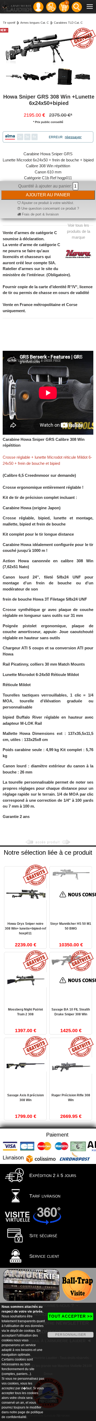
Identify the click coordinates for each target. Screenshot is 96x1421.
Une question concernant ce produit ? (49, 208)
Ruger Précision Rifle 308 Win (70, 1097)
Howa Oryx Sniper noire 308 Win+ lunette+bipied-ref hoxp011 (25, 928)
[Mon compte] (38, 6)
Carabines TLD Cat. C (68, 22)
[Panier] (64, 6)
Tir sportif (9, 22)
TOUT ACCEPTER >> (71, 1316)
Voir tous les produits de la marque (78, 231)
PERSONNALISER (70, 1335)
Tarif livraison (44, 1196)
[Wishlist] (51, 6)
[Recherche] (76, 6)
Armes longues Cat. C (34, 22)
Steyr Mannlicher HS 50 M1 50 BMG (70, 926)
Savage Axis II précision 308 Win (25, 1097)
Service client (43, 1256)
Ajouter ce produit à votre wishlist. (47, 203)
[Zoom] (48, 47)
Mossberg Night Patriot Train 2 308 (25, 1012)
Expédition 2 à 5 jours (52, 1175)
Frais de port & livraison (40, 214)
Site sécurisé (42, 1235)
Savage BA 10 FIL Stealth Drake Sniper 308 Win (70, 1012)
